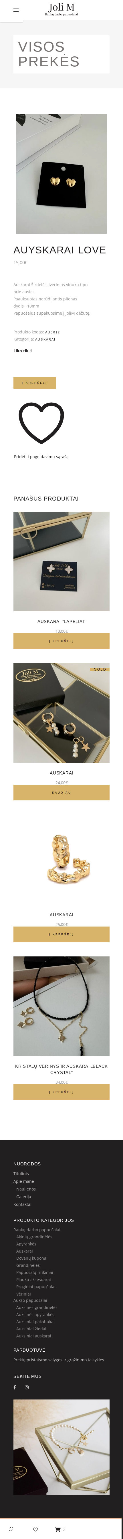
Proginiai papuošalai (35, 1286)
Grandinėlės (28, 1265)
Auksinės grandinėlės (36, 1307)
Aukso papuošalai (30, 1300)
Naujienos (26, 1189)
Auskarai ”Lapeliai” (61, 621)
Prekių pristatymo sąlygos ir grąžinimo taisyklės (58, 1359)
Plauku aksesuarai (33, 1279)
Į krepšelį (34, 382)
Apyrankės (26, 1244)
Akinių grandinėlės (34, 1236)
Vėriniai (23, 1294)
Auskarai (45, 339)
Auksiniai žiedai (31, 1328)
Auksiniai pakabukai (35, 1321)
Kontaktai (22, 1204)
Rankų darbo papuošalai (36, 1229)
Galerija (23, 1196)
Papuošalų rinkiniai (34, 1272)
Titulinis (21, 1173)
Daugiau (61, 792)
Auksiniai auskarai (33, 1336)
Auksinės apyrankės (35, 1314)
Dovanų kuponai (31, 1258)
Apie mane (23, 1181)
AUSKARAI (61, 772)
